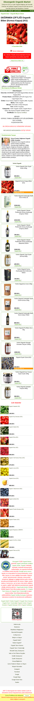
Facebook (17, 671)
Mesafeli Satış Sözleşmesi (17, 650)
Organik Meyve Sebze (17, 13)
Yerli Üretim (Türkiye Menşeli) (20, 104)
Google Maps (17, 677)
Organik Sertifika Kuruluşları (18, 595)
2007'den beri (27, 6)
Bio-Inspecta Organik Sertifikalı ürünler (19, 110)
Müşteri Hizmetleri (17, 666)
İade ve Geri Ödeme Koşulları (17, 653)
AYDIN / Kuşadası (19, 106)
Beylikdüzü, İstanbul (23, 8)
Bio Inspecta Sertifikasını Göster (12, 88)
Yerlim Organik (19, 102)
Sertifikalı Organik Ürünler (15, 6)
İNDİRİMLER (3, 11)
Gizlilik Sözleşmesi (17, 656)
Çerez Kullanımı (12, 664)
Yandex (17, 682)
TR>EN (32, 11)
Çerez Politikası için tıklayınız (14, 695)
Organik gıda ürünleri (22, 587)
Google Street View (17, 679)
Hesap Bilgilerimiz (17, 661)
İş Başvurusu (17, 635)
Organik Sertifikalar (27, 605)
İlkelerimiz (17, 627)
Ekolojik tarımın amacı (25, 571)
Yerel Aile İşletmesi (11, 8)
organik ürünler (16, 565)
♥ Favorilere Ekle (17, 46)
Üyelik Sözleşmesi (17, 658)
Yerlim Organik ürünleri (16, 108)
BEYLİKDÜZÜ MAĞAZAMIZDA (12, 130)
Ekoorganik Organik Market (17, 2)
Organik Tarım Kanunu (26, 601)
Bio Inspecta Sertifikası (21, 112)
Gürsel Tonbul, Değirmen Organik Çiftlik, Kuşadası (19, 100)
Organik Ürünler (22, 603)
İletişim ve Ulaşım (17, 637)
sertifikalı (30, 563)
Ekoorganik (16, 561)
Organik (23, 565)
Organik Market (27, 561)
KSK (19, 605)
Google (17, 674)
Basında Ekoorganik (17, 632)
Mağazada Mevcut (19, 192)
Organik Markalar (12, 605)
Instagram (17, 669)
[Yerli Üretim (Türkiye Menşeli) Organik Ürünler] (13, 73)
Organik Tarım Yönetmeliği (19, 591)
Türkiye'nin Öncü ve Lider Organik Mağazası (14, 4)
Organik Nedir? (5, 601)
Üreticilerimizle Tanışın (9, 135)
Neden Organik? (14, 601)
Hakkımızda (17, 624)
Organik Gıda (5, 13)
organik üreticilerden (22, 563)
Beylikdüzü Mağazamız (17, 629)
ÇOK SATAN (17, 11)
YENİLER (10, 11)
